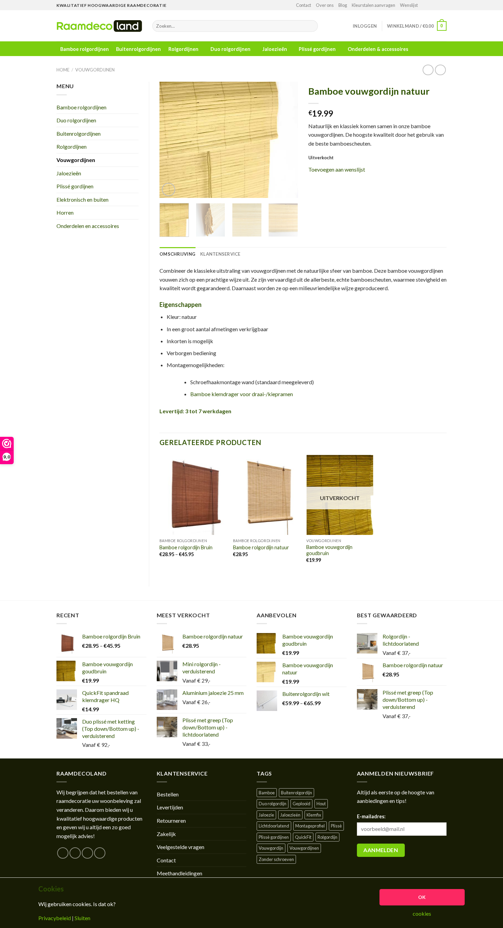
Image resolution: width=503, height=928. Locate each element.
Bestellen (168, 794)
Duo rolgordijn (272, 803)
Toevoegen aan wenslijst (336, 169)
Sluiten (82, 918)
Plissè (336, 826)
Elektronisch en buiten (82, 199)
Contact (303, 5)
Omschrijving (177, 254)
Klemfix (314, 815)
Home (62, 69)
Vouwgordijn (271, 848)
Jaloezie (266, 815)
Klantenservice (220, 254)
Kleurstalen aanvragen (373, 5)
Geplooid (301, 803)
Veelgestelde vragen (180, 847)
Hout (321, 803)
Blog (342, 5)
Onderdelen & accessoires (378, 49)
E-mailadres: (371, 816)
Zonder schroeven (276, 859)
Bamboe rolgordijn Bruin (185, 547)
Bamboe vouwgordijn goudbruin (329, 550)
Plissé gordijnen (317, 49)
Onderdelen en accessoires (87, 226)
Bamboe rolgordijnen (84, 49)
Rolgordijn (327, 837)
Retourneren (171, 820)
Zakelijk (166, 834)
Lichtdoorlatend (274, 826)
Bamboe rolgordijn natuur (261, 547)
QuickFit (303, 837)
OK (422, 897)
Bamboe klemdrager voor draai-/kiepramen (241, 394)
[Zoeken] (311, 26)
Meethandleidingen (179, 873)
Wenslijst (409, 5)
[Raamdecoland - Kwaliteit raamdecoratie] (99, 26)
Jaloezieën (274, 49)
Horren (65, 212)
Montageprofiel (310, 826)
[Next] (286, 139)
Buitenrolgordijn (296, 792)
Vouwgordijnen (95, 69)
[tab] (177, 254)
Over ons (325, 5)
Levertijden (170, 807)
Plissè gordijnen (274, 837)
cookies (422, 913)
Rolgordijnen (183, 49)
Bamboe (267, 792)
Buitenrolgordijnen (138, 49)
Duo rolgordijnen (230, 49)
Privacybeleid (54, 918)
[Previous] (171, 139)
